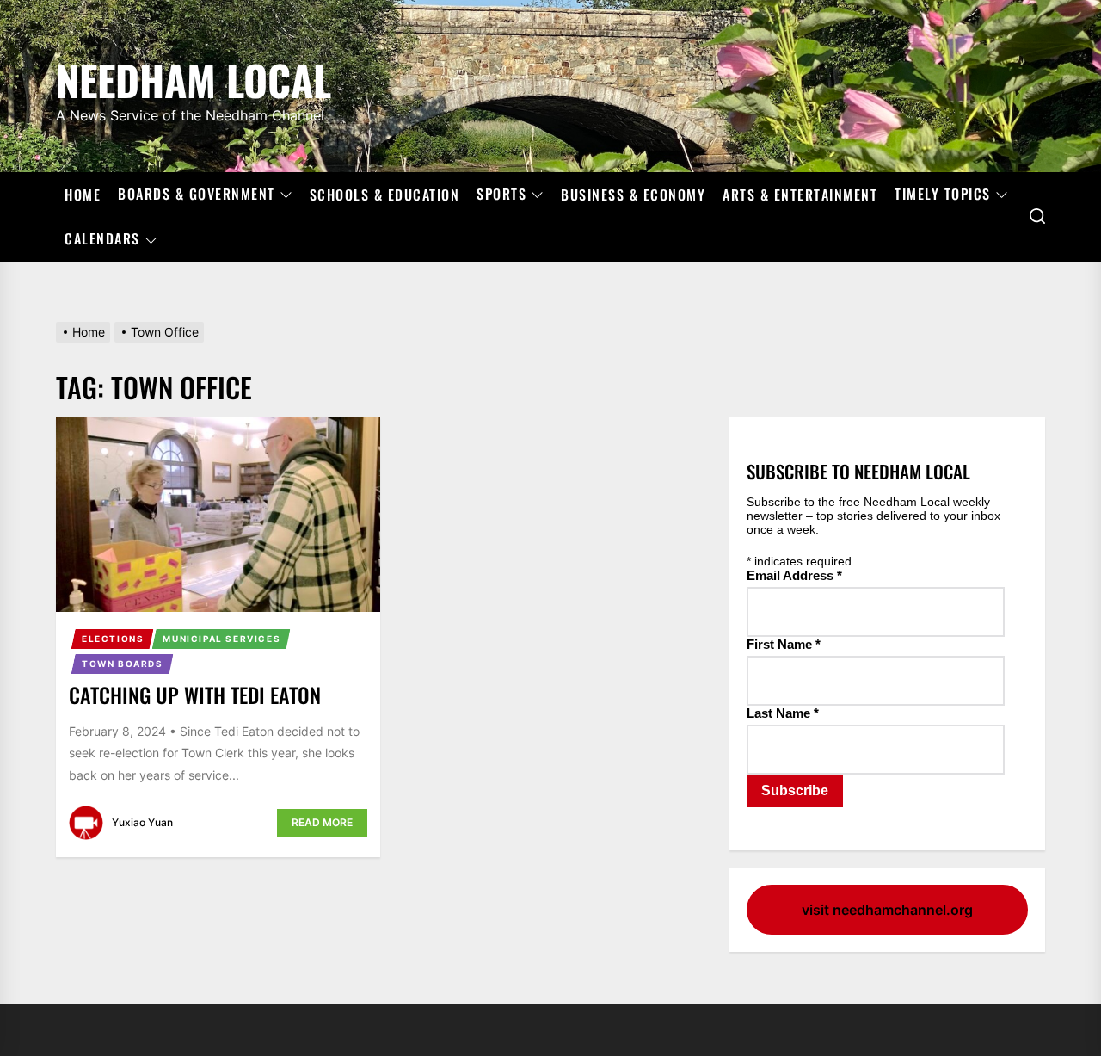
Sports (501, 194)
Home (83, 194)
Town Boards (122, 663)
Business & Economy (633, 194)
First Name (784, 644)
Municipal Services (221, 638)
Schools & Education (385, 194)
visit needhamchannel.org (887, 909)
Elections (113, 638)
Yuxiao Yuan (142, 822)
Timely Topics (943, 194)
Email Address (794, 575)
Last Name (783, 713)
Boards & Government (196, 194)
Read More (322, 822)
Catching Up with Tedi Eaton (195, 694)
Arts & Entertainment (800, 194)
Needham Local (193, 77)
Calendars (102, 239)
